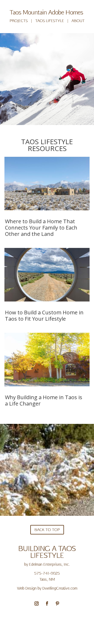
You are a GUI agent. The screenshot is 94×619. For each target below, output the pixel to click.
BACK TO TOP (47, 529)
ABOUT (78, 20)
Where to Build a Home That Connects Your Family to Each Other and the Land (41, 227)
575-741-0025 (47, 573)
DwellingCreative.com (59, 588)
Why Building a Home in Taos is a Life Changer (43, 400)
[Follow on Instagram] (36, 603)
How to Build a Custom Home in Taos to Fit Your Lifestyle (44, 315)
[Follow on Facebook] (47, 603)
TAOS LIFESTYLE (49, 20)
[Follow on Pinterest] (57, 603)
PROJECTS (19, 20)
